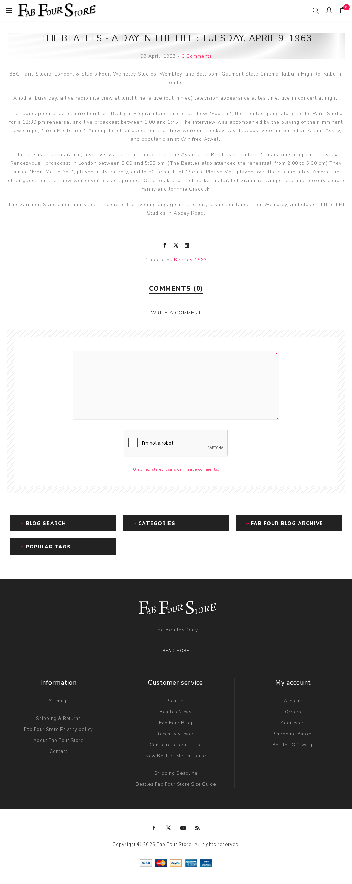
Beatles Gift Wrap (293, 745)
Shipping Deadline (175, 773)
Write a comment (176, 313)
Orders (293, 712)
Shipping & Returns (58, 718)
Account (293, 701)
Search (176, 701)
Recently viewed (175, 734)
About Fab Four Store (58, 740)
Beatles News (176, 712)
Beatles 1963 (190, 259)
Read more (176, 650)
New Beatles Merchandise (175, 756)
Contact (58, 751)
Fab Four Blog (175, 723)
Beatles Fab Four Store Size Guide (176, 784)
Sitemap (58, 701)
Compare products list (176, 745)
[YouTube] (183, 828)
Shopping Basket (293, 734)
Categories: (159, 259)
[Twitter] (168, 828)
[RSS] (197, 828)
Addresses (293, 723)
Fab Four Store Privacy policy (58, 729)
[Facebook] (154, 828)
